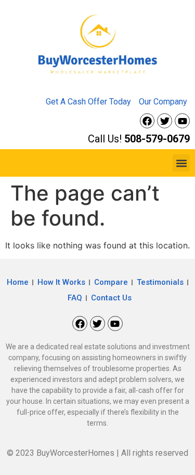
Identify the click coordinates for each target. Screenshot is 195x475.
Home (18, 282)
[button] (181, 162)
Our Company (163, 102)
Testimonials (160, 282)
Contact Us (111, 297)
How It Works (61, 282)
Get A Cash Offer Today (88, 102)
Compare (111, 282)
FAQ (75, 297)
